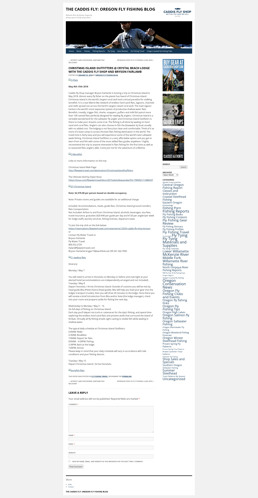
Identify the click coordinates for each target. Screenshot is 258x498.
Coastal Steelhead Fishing (174, 198)
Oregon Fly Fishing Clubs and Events (173, 293)
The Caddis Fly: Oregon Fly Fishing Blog (110, 9)
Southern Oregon (172, 365)
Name (72, 435)
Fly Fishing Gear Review (175, 222)
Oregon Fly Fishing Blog (106, 75)
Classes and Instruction (170, 192)
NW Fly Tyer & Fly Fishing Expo (174, 273)
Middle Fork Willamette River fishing (175, 260)
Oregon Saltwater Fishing (175, 322)
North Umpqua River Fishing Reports (175, 268)
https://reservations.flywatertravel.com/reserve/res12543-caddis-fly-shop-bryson (109, 228)
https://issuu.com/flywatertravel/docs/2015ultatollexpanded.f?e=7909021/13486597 (111, 180)
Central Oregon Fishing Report (173, 186)
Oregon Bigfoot (168, 275)
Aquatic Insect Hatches (172, 182)
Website (72, 453)
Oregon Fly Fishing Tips (171, 307)
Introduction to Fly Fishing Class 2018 (136, 60)
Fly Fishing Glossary (173, 226)
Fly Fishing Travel (137, 51)
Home (71, 51)
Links (70, 484)
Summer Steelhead (170, 371)
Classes (87, 51)
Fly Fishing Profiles (173, 229)
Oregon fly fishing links (175, 301)
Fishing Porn (172, 208)
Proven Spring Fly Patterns (172, 345)
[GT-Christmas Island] (80, 186)
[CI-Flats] (73, 80)
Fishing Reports (99, 51)
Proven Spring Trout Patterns (173, 349)
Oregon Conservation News (174, 284)
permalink (127, 376)
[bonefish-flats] (77, 370)
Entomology (168, 205)
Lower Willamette (176, 251)
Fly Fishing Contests (175, 217)
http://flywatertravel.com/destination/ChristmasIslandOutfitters (101, 170)
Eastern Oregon (172, 202)
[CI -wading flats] (77, 257)
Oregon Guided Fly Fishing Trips (159, 51)
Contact (71, 487)
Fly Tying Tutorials (171, 248)
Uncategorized (174, 379)
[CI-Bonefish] (75, 154)
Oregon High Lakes (174, 312)
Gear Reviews (122, 51)
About (78, 51)
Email (72, 444)
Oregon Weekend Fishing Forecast (176, 334)
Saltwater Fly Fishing (170, 357)
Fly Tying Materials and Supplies (175, 242)
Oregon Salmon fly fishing (176, 316)
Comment (73, 404)
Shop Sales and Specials (174, 360)
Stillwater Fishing (170, 368)
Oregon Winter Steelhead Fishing (175, 339)
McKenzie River (176, 254)
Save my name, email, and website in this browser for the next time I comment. (107, 461)
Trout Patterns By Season (174, 376)
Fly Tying (111, 51)
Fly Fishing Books (173, 214)
